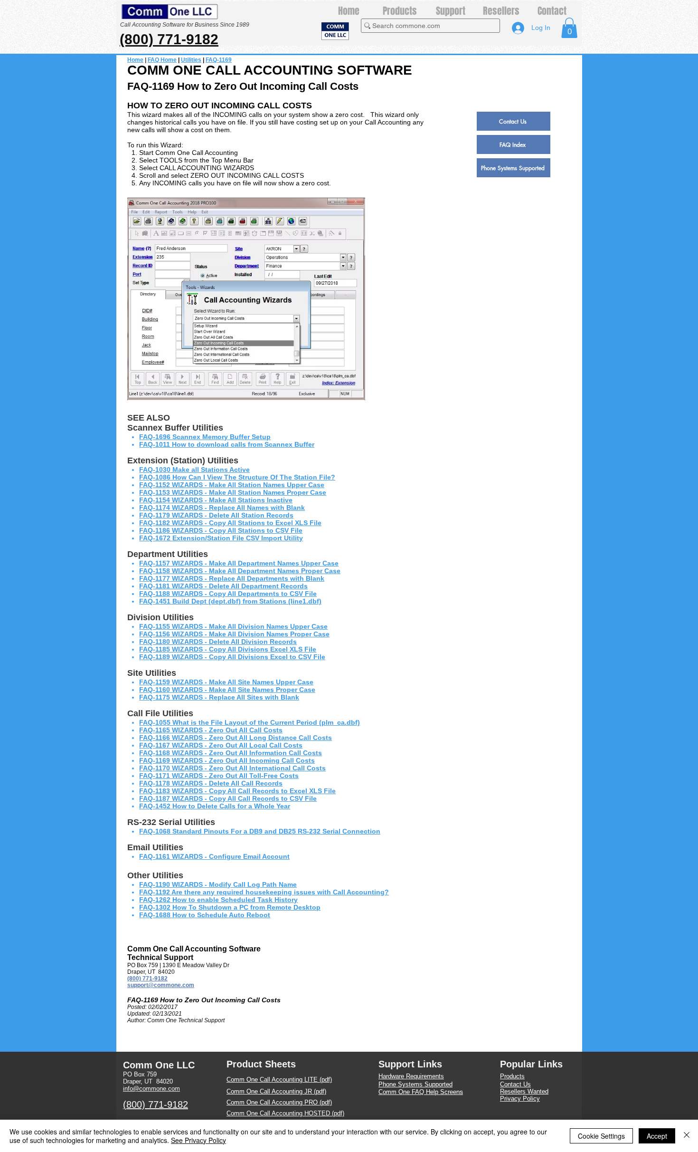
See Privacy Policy (198, 1140)
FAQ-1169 (219, 60)
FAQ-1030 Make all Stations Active (194, 469)
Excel (285, 523)
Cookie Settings (601, 1136)
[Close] (686, 1135)
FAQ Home (162, 60)
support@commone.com (160, 985)
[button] (569, 28)
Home (135, 60)
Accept (657, 1136)
